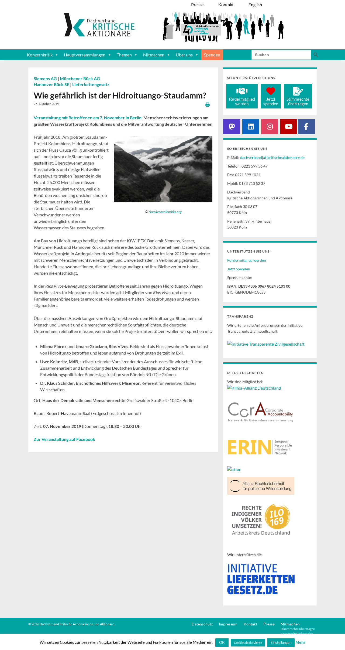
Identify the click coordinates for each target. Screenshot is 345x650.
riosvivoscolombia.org (165, 211)
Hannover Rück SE (52, 84)
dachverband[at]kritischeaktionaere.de (272, 157)
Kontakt (250, 624)
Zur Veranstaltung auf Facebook (64, 439)
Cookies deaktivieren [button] (248, 642)
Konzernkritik (40, 54)
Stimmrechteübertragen (298, 101)
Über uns (184, 54)
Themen (124, 54)
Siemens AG (46, 78)
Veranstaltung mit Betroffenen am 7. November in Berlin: (88, 117)
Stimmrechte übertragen (298, 629)
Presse (268, 624)
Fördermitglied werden (246, 260)
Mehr (300, 642)
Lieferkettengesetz (90, 84)
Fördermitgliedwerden (242, 101)
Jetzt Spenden (238, 269)
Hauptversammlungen (84, 54)
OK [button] (222, 642)
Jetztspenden (270, 101)
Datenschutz (202, 624)
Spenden (212, 54)
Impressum (228, 624)
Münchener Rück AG (80, 78)
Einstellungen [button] (281, 642)
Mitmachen (153, 54)
